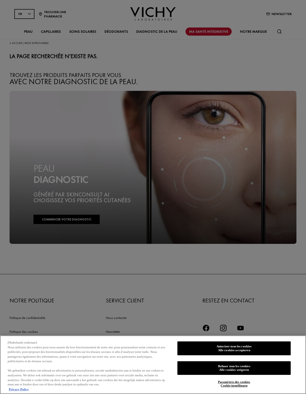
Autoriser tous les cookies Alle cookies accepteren (234, 348)
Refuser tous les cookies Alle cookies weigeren (234, 368)
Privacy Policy (19, 389)
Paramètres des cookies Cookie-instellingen (234, 384)
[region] (153, 364)
